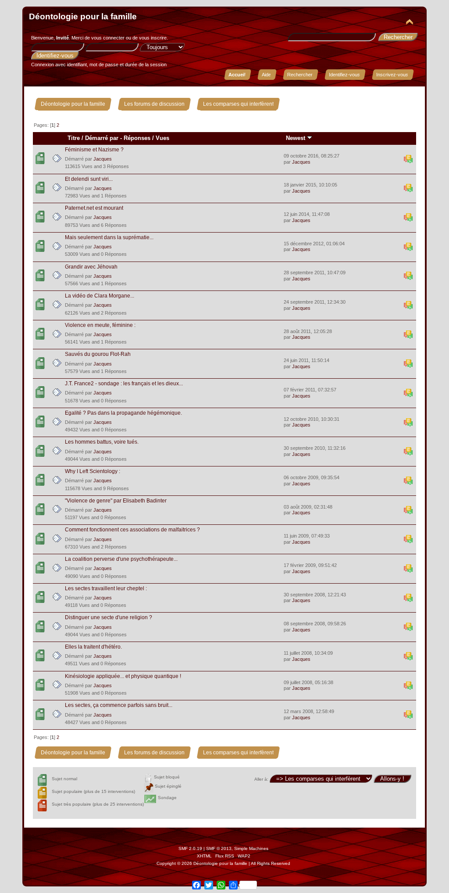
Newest (296, 138)
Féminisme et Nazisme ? (94, 150)
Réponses (137, 138)
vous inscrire (153, 37)
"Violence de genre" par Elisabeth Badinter (116, 501)
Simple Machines (251, 848)
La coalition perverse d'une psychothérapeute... (121, 559)
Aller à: (261, 779)
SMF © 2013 (219, 848)
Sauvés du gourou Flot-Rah (98, 354)
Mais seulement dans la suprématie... (109, 237)
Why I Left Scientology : (92, 471)
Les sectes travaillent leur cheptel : (106, 588)
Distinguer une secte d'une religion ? (108, 617)
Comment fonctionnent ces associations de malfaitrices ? (132, 530)
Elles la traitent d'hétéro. (93, 647)
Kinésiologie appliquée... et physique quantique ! (123, 676)
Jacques (102, 158)
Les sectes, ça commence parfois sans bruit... (118, 705)
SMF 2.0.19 (190, 848)
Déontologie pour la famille (83, 16)
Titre (74, 138)
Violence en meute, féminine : (100, 325)
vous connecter (108, 37)
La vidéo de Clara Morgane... (99, 296)
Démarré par (101, 138)
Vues (162, 138)
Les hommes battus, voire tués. (102, 442)
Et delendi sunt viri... (89, 179)
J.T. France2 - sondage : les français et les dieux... (124, 383)
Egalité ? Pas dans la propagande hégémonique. (123, 413)
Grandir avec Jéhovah (91, 267)
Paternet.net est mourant (94, 208)
